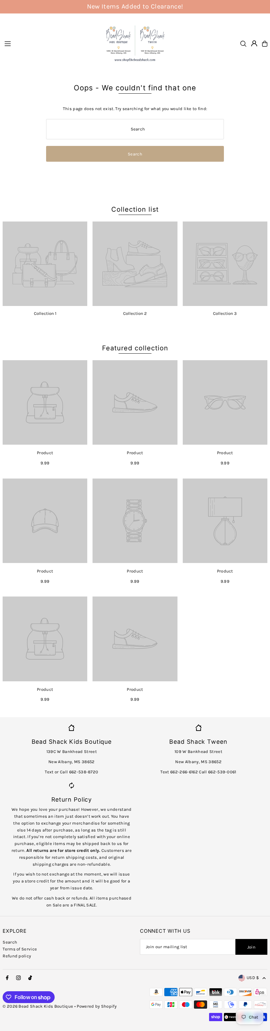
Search (10, 942)
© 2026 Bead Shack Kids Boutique (38, 1006)
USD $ (253, 977)
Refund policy (17, 955)
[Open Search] (243, 44)
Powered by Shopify (97, 1006)
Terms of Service (20, 949)
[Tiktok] (30, 978)
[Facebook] (7, 978)
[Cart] (264, 44)
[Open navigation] (50, 43)
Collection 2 (135, 313)
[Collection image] (45, 264)
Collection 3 (225, 313)
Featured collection (135, 348)
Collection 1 (45, 313)
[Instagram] (18, 978)
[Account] (254, 43)
